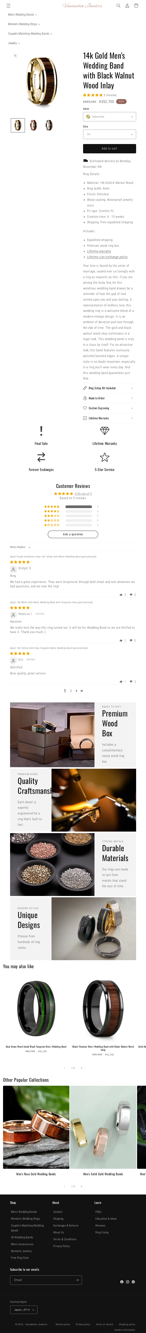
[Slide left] (64, 1068)
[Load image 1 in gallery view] (18, 125)
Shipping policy (127, 1324)
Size (85, 126)
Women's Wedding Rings (25, 1218)
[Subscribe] (77, 1280)
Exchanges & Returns (66, 1225)
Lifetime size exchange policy (107, 257)
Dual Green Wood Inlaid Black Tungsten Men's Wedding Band (36, 1046)
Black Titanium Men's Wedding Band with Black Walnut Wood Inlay (103, 1048)
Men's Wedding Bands (24, 1212)
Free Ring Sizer (20, 1257)
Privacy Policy (61, 1246)
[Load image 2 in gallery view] (33, 125)
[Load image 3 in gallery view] (49, 125)
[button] (8, 5)
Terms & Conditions (64, 1239)
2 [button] (71, 691)
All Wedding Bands (22, 1237)
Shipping (58, 1218)
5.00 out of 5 (83, 494)
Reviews (100, 1225)
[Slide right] (81, 1068)
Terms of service (104, 1324)
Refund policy (63, 1324)
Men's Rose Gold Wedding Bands (36, 1174)
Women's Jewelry (21, 1251)
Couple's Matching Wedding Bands (27, 1228)
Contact (57, 1212)
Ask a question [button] (73, 534)
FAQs (98, 1212)
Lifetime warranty (99, 251)
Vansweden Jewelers (36, 1324)
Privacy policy (83, 1324)
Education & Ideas (106, 1218)
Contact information (124, 1330)
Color (86, 108)
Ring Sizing (102, 1232)
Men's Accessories (22, 1244)
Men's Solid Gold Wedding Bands (103, 1174)
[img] (20, 562)
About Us (58, 1232)
